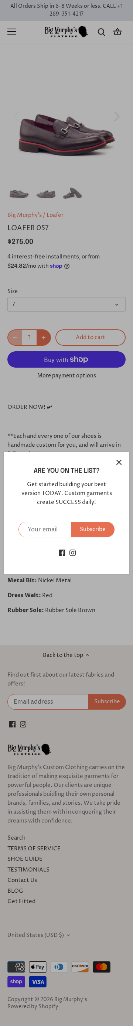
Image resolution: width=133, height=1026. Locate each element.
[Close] (119, 462)
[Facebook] (62, 552)
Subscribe (93, 529)
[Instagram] (72, 552)
